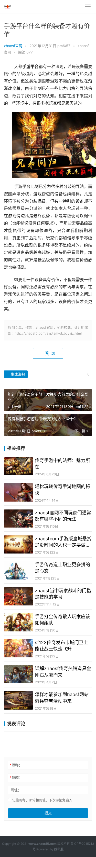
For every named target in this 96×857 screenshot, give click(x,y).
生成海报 (17, 374)
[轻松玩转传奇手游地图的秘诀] (18, 492)
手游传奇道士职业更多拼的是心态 (62, 568)
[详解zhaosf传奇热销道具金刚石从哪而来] (18, 674)
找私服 (58, 849)
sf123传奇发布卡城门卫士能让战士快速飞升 (61, 646)
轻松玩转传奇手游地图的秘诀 (62, 489)
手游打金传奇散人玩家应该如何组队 (62, 620)
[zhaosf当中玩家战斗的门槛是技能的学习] (18, 596)
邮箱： (16, 777)
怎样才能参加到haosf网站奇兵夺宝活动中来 (62, 697)
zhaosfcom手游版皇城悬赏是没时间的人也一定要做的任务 (63, 542)
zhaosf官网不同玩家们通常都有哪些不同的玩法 (63, 516)
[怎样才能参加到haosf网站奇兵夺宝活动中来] (18, 700)
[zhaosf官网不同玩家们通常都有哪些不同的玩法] (18, 518)
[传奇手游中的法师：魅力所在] (18, 466)
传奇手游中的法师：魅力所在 (62, 463)
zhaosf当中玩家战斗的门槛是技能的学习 (63, 594)
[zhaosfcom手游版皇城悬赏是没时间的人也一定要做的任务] (18, 544)
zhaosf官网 (13, 46)
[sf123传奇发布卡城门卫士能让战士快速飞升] (18, 648)
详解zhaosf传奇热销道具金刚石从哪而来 (63, 672)
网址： (15, 790)
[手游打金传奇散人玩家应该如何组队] (18, 622)
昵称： (16, 765)
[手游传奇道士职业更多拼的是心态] (18, 570)
